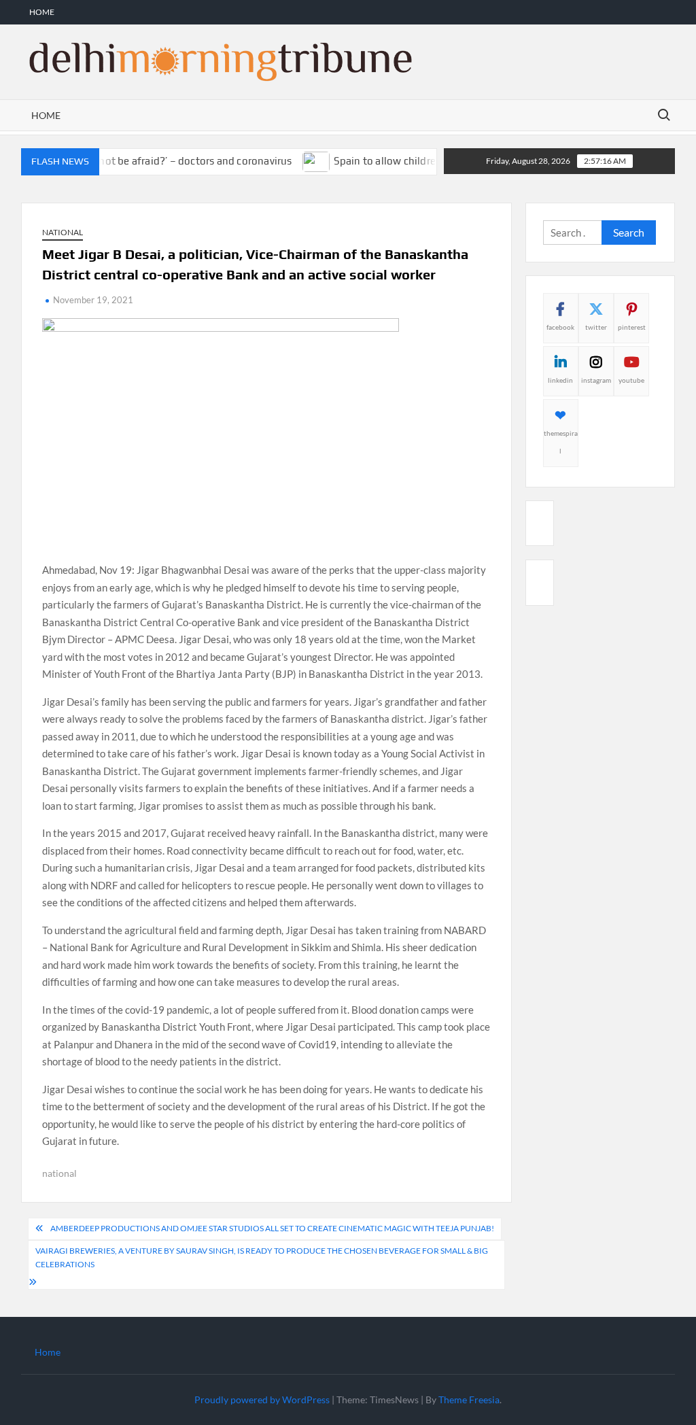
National (62, 232)
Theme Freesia (469, 1399)
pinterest (632, 327)
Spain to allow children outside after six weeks (425, 161)
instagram (596, 380)
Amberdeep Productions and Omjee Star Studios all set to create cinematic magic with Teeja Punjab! (272, 1228)
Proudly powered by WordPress (262, 1399)
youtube (631, 380)
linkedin (560, 380)
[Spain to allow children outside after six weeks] (299, 160)
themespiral (561, 442)
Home (41, 12)
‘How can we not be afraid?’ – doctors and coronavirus (147, 161)
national (59, 1173)
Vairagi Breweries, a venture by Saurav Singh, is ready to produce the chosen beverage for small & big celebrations (261, 1257)
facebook (560, 327)
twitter (596, 327)
